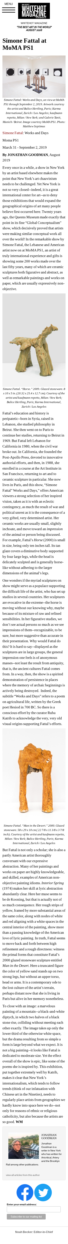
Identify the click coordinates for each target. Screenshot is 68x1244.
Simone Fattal (12, 133)
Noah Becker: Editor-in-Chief (34, 1232)
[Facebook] (25, 1192)
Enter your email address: (22, 1204)
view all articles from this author (23, 1175)
